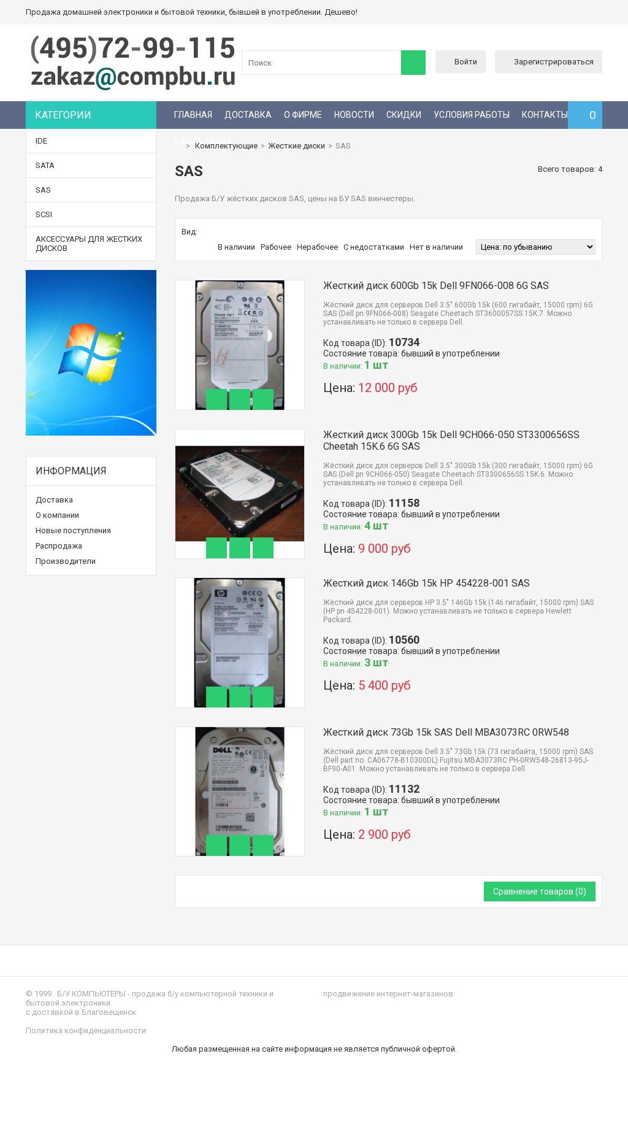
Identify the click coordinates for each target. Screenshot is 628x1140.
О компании (57, 515)
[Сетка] (205, 232)
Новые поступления (73, 530)
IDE (41, 140)
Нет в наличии (436, 247)
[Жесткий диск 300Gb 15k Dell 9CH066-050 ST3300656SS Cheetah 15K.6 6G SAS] (240, 434)
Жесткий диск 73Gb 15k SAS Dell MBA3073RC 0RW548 (446, 732)
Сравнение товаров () (539, 891)
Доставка (248, 115)
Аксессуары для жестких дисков (89, 243)
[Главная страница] (178, 145)
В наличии (236, 247)
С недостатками (373, 247)
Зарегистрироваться (554, 61)
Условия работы (472, 115)
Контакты (545, 115)
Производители (66, 561)
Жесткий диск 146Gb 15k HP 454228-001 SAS (426, 583)
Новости (354, 115)
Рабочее (276, 247)
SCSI (44, 214)
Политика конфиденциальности (86, 1030)
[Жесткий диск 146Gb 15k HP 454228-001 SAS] (240, 582)
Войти (465, 61)
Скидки (403, 115)
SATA (45, 165)
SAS (43, 189)
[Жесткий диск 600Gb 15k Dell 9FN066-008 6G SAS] (240, 285)
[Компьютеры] (133, 89)
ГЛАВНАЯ (193, 115)
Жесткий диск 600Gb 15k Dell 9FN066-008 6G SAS (436, 285)
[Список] (218, 232)
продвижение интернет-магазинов (388, 993)
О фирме (303, 115)
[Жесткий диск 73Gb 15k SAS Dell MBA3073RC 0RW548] (240, 731)
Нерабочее (317, 247)
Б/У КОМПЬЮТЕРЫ (91, 993)
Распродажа (59, 545)
